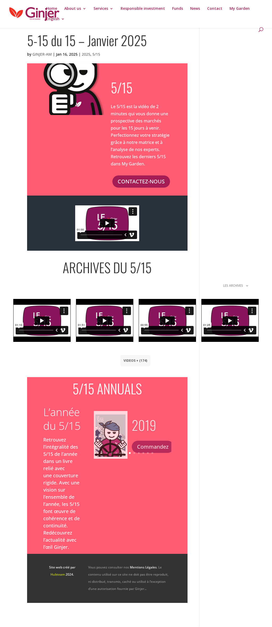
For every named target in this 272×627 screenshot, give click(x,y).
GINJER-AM (42, 54)
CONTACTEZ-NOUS (141, 181)
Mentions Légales (143, 567)
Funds (177, 9)
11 (152, 453)
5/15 (96, 54)
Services (101, 9)
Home (51, 9)
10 (148, 453)
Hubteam (57, 574)
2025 (86, 54)
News (195, 9)
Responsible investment (143, 9)
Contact (214, 9)
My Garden (240, 9)
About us (72, 9)
